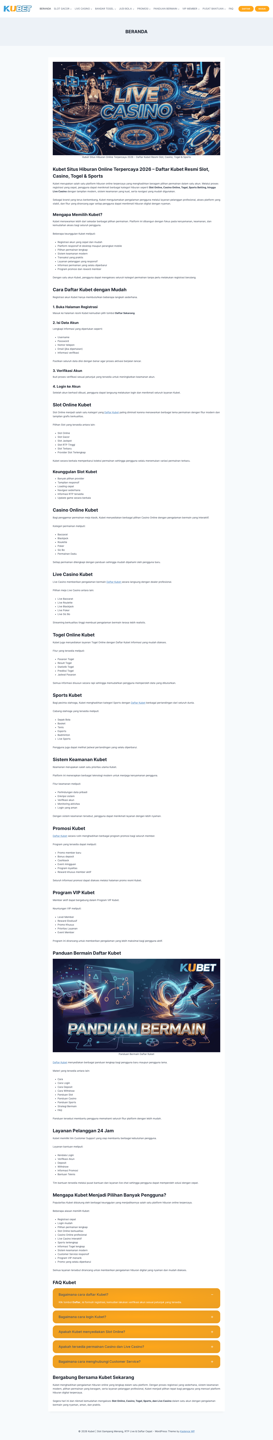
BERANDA (45, 8)
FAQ (231, 8)
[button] (136, 1294)
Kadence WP (187, 1431)
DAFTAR (246, 9)
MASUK (262, 9)
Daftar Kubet (111, 412)
